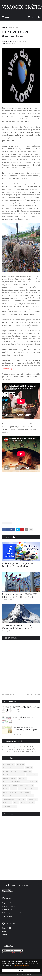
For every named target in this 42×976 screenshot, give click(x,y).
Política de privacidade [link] (21, 965)
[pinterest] (21, 873)
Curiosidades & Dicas (9, 771)
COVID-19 (29, 768)
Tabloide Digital (8, 368)
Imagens (20, 796)
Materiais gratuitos (8, 906)
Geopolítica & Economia (10, 792)
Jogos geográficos (8, 799)
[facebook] (21, 870)
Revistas (31, 803)
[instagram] (21, 872)
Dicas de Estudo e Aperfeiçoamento (13, 775)
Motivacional (7, 803)
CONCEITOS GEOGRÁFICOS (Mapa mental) (26, 708)
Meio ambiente (32, 799)
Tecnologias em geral (9, 806)
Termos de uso (7, 916)
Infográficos (29, 796)
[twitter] (21, 871)
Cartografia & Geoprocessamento (13, 768)
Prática (16, 803)
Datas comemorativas (24, 771)
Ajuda (4, 931)
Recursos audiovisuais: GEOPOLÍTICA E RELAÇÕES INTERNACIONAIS (20, 595)
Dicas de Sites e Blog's (9, 778)
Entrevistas (29, 785)
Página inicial (6, 27)
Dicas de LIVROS (32, 775)
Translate (18, 953)
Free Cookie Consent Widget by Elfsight (21, 974)
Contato (5, 935)
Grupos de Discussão (9, 796)
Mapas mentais (21, 799)
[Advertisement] (21, 497)
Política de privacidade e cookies (12, 913)
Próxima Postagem (32, 694)
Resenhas (23, 803)
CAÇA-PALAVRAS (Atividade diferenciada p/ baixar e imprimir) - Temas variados (26, 729)
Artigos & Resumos (8, 764)
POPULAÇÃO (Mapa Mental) (23, 717)
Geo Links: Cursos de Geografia (28, 789)
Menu (7, 17)
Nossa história (6, 928)
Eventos (5, 789)
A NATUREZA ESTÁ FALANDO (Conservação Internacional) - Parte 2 (19, 627)
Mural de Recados (8, 909)
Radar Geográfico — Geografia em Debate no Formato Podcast (18, 565)
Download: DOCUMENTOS (11, 782)
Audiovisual (14, 27)
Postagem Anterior (9, 694)
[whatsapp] (21, 869)
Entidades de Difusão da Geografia (13, 785)
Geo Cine (13, 789)
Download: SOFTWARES (29, 782)
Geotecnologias (24, 792)
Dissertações (22, 778)
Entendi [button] (21, 970)
